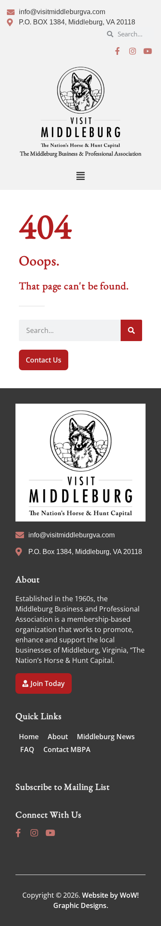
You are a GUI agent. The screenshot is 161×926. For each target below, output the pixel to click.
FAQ (27, 749)
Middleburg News (106, 736)
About (58, 736)
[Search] (131, 330)
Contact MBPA (67, 749)
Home (29, 736)
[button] (80, 176)
